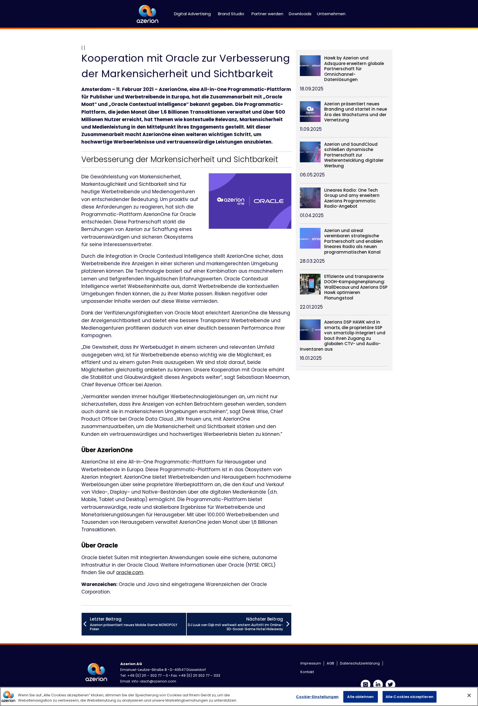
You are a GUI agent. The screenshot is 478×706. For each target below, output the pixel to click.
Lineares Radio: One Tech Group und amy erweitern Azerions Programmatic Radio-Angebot (352, 198)
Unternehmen (331, 14)
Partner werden (267, 14)
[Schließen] (469, 695)
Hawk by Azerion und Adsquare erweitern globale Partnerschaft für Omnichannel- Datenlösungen (354, 68)
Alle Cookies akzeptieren (409, 696)
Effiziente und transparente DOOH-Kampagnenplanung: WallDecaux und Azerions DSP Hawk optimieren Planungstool (356, 287)
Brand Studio (231, 14)
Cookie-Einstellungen (317, 696)
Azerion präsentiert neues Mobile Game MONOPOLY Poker (133, 623)
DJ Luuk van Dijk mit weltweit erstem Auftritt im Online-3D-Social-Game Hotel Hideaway (235, 623)
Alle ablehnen (360, 696)
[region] (239, 696)
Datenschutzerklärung (360, 663)
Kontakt (307, 671)
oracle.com (129, 572)
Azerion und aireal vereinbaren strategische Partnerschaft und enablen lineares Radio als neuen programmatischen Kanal (353, 241)
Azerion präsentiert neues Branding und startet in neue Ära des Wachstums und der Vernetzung (355, 112)
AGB (330, 663)
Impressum (310, 663)
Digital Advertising (192, 14)
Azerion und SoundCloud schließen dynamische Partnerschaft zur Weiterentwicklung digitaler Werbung (354, 155)
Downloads (300, 14)
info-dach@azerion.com (154, 681)
